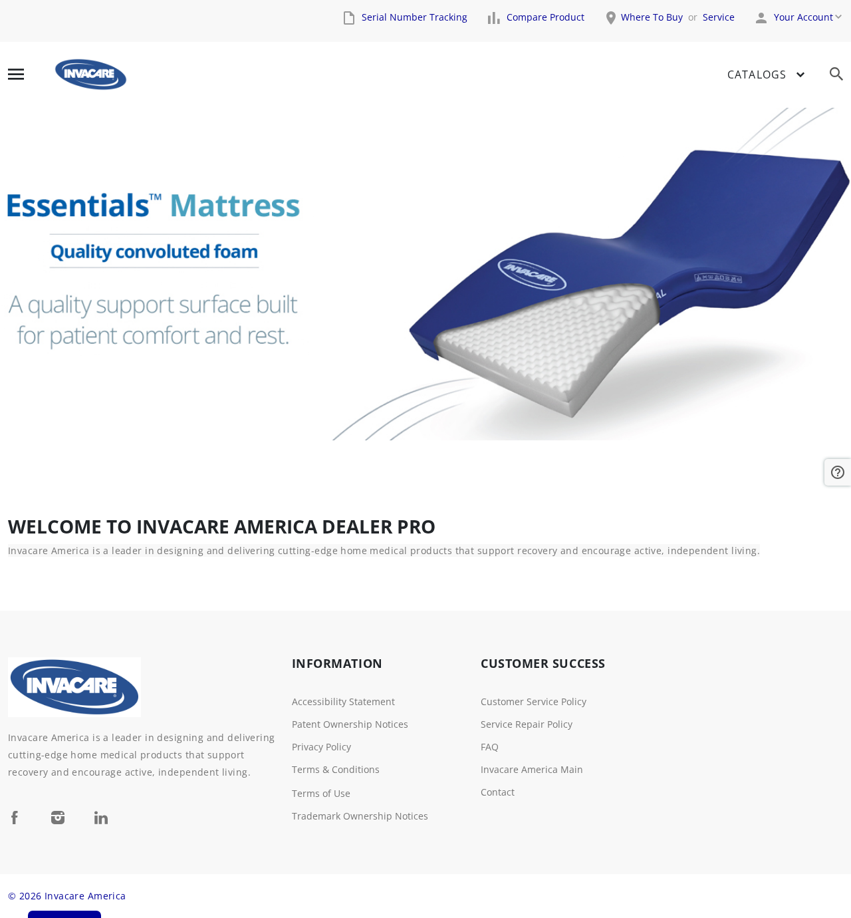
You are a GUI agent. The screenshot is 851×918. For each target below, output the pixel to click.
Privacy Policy (321, 746)
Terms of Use (321, 793)
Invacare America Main (532, 769)
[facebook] (14, 817)
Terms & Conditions (336, 769)
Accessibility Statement (343, 701)
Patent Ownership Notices (350, 724)
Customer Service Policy (533, 701)
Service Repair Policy (526, 724)
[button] (837, 472)
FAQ (490, 746)
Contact (498, 792)
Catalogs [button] (757, 74)
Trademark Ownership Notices (360, 816)
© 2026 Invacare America (67, 895)
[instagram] (57, 817)
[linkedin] (101, 817)
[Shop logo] (91, 74)
